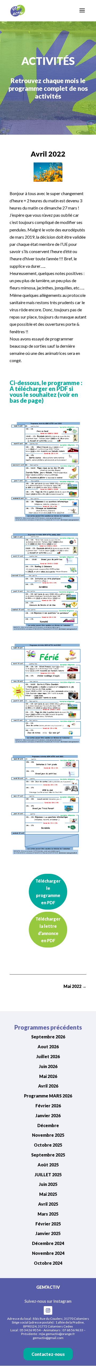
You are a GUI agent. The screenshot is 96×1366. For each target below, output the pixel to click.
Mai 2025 (48, 1194)
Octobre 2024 (48, 1263)
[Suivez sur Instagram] (48, 1310)
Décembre (48, 1125)
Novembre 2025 (48, 1135)
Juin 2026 (48, 1066)
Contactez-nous (48, 1354)
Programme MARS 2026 (48, 1095)
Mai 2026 (48, 1076)
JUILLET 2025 (48, 1174)
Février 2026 (48, 1105)
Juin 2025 (48, 1184)
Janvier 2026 (48, 1115)
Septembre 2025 (48, 1154)
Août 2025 (48, 1164)
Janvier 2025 (48, 1233)
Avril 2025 (48, 1203)
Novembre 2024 (48, 1253)
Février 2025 (48, 1223)
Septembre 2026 (48, 1036)
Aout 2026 (48, 1046)
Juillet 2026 (48, 1056)
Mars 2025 (48, 1213)
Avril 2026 (48, 1085)
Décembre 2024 (48, 1243)
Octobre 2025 (48, 1144)
